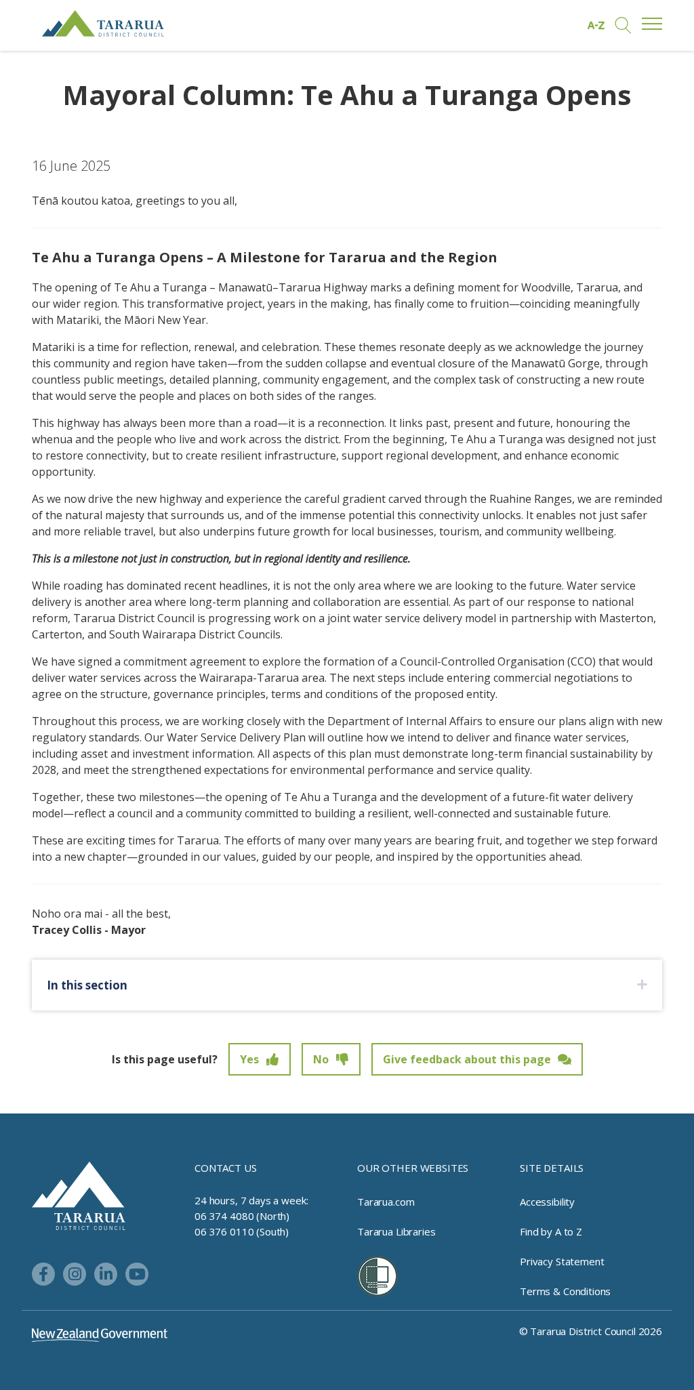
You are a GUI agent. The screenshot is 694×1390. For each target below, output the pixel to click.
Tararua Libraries (396, 1231)
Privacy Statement (562, 1261)
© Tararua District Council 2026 (590, 1331)
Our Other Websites (412, 1167)
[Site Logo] (103, 23)
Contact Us (226, 1167)
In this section (87, 985)
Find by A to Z (551, 1231)
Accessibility (547, 1201)
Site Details (552, 1167)
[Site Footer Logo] (78, 1194)
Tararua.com (385, 1201)
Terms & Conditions (565, 1291)
